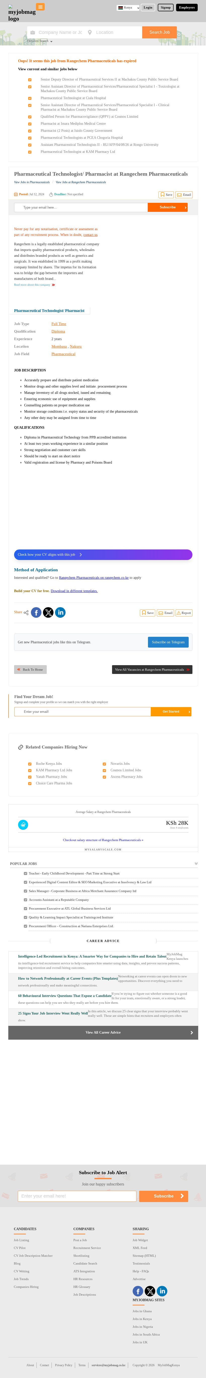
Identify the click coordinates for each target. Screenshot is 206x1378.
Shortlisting (81, 1256)
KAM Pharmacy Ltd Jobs (54, 770)
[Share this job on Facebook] (36, 612)
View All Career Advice (103, 1032)
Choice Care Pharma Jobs (54, 783)
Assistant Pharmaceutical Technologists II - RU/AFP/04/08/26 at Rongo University (100, 145)
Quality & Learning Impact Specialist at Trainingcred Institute (71, 917)
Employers (187, 7)
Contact (44, 1365)
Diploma (58, 331)
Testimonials (141, 1263)
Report (186, 613)
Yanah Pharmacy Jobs (51, 777)
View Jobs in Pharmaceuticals (32, 182)
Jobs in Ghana (142, 1311)
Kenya (128, 7)
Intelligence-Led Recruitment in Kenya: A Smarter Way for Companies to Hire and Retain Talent (92, 956)
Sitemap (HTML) (144, 1256)
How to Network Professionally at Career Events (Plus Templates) (68, 978)
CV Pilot (20, 1248)
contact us (90, 235)
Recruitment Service (87, 1248)
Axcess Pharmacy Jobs (126, 777)
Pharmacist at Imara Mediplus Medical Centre (73, 124)
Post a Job (80, 1240)
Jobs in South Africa (146, 1334)
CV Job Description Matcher (33, 1256)
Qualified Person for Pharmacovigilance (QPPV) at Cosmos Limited (89, 116)
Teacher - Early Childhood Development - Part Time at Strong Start (74, 873)
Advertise (139, 1279)
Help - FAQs (141, 1271)
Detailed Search (37, 41)
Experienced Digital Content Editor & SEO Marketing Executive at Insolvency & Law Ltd (90, 882)
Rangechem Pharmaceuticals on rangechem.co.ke (94, 578)
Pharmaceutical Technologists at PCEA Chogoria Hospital (82, 138)
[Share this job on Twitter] (48, 612)
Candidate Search (85, 1263)
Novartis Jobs (120, 764)
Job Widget (140, 1240)
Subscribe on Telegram (168, 642)
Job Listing (21, 1240)
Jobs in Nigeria (143, 1327)
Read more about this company (32, 284)
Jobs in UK (140, 1342)
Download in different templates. (74, 591)
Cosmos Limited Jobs (126, 770)
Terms (82, 1365)
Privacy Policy (63, 1365)
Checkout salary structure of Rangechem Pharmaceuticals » (103, 840)
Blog (17, 1263)
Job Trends (21, 1279)
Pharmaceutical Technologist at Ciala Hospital (73, 98)
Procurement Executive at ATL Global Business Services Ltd (70, 908)
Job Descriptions (84, 1294)
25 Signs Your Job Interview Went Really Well (53, 1013)
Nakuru (76, 346)
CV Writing (21, 1271)
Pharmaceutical (63, 354)
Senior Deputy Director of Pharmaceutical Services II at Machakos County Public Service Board (109, 79)
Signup (166, 7)
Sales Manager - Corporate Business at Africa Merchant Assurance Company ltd (82, 891)
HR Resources (82, 1279)
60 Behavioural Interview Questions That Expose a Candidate (65, 996)
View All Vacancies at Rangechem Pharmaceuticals (149, 669)
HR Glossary (81, 1287)
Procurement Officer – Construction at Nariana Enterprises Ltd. (71, 926)
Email (187, 195)
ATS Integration (84, 1271)
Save (169, 195)
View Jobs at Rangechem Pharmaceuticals (81, 182)
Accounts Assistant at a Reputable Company (59, 900)
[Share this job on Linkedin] (60, 612)
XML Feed (140, 1248)
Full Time (59, 324)
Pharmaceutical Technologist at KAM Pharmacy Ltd (78, 152)
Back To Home (33, 669)
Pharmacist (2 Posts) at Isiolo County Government (76, 131)
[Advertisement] (150, 258)
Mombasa (59, 346)
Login (148, 7)
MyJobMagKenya (169, 1365)
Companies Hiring (26, 1287)
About (30, 1365)
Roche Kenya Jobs (49, 764)
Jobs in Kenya (142, 1319)
